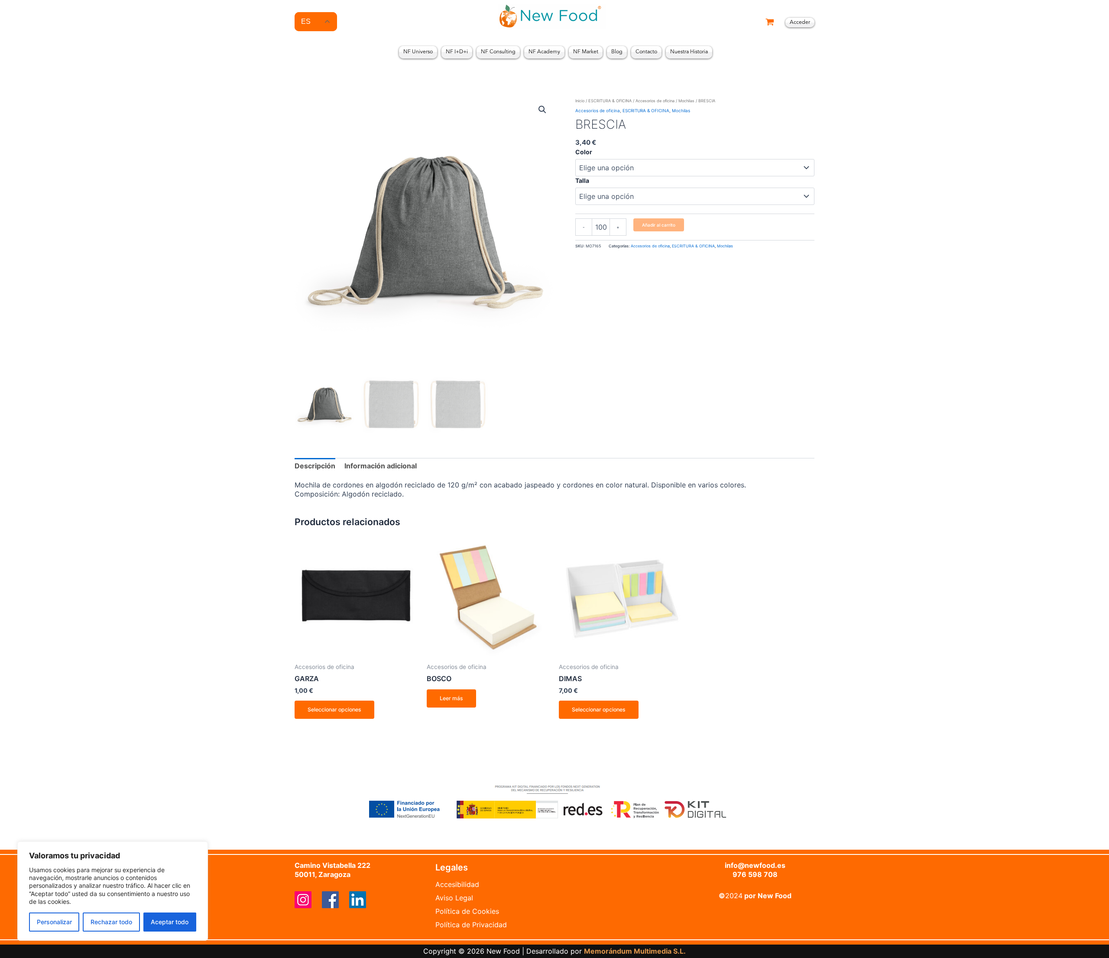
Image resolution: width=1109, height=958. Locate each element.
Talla (582, 180)
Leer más (451, 698)
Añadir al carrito (658, 224)
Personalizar (54, 922)
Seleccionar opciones (334, 709)
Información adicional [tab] (380, 465)
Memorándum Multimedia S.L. (635, 951)
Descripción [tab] (315, 465)
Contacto (646, 52)
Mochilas (686, 100)
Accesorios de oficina (655, 100)
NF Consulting (498, 52)
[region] (112, 891)
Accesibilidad (457, 884)
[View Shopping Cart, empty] (770, 22)
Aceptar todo (169, 922)
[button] (542, 109)
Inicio (579, 100)
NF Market (585, 52)
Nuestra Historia (689, 52)
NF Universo (418, 52)
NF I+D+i (457, 52)
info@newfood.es (755, 865)
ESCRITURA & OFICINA (610, 100)
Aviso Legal (454, 897)
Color (583, 152)
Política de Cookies (467, 911)
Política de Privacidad (471, 924)
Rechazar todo (111, 922)
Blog (617, 52)
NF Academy (544, 52)
